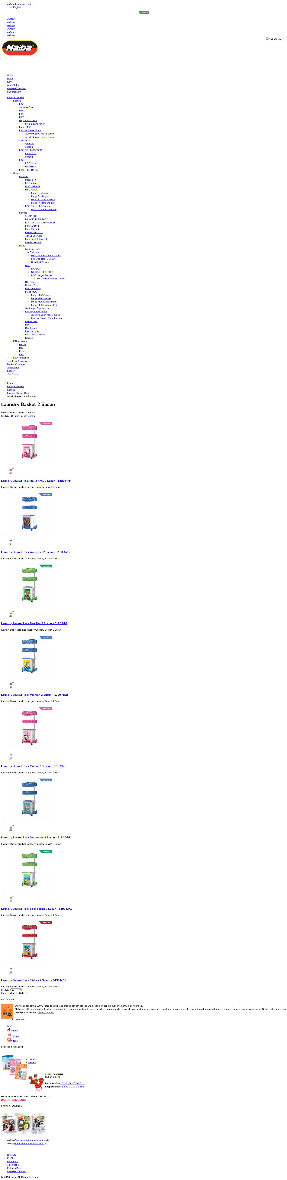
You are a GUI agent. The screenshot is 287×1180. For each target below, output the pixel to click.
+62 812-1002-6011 (72, 1083)
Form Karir (12, 1161)
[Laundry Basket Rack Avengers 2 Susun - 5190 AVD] (29, 535)
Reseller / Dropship (17, 1171)
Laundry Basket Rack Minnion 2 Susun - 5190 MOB (34, 695)
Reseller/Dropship (16, 88)
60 (25, 415)
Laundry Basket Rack (18, 393)
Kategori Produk (15, 386)
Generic (32, 1062)
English (17, 7)
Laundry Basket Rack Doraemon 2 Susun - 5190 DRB (36, 837)
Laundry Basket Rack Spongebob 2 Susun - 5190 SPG (36, 909)
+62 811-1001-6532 (72, 1086)
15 (12, 415)
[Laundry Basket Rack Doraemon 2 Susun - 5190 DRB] (29, 820)
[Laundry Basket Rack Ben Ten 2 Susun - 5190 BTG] (29, 606)
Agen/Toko (13, 85)
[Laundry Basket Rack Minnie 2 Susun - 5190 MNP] (29, 749)
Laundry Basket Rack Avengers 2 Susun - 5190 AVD (35, 552)
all (33, 415)
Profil (10, 78)
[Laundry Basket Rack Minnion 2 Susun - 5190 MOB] (29, 678)
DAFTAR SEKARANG (13, 1100)
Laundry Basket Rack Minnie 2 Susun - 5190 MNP (33, 766)
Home (10, 383)
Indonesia (20, 4)
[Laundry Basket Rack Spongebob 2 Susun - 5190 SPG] (29, 892)
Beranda (11, 1155)
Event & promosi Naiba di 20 (29, 1143)
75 (29, 415)
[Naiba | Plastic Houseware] (20, 56)
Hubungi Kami (14, 91)
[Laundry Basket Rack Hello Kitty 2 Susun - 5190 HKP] (29, 464)
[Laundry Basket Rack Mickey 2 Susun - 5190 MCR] (29, 963)
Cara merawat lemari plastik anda (31, 1140)
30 (16, 415)
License (11, 389)
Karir (9, 82)
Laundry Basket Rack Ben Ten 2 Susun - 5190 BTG (34, 623)
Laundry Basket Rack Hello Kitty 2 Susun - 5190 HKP (36, 481)
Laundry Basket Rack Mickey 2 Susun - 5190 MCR (34, 980)
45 (20, 415)
